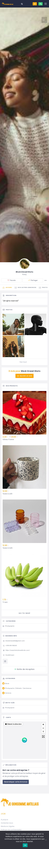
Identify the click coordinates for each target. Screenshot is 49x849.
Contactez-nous (7, 823)
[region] (24, 740)
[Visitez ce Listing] (44, 20)
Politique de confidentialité (11, 830)
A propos (4, 819)
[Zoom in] (43, 724)
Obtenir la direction (14, 724)
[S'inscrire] (40, 3)
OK (25, 845)
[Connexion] (35, 3)
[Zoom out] (43, 728)
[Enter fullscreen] (43, 736)
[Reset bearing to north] (43, 732)
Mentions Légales (7, 826)
